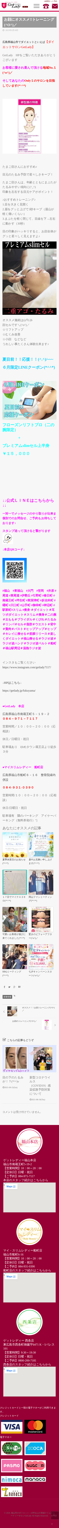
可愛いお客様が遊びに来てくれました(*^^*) (14, 936)
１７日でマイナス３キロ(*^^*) (14, 899)
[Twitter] (9, 987)
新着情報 (7, 997)
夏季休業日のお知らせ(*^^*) (14, 862)
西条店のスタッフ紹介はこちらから (27, 1364)
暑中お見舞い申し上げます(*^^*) (40, 862)
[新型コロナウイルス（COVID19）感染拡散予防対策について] (43, 1058)
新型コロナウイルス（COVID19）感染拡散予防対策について (40, 1085)
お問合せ (54, 1517)
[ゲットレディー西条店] (29, 1322)
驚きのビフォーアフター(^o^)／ (40, 936)
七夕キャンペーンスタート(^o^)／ (40, 974)
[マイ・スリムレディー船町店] (29, 1232)
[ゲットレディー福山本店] (29, 1141)
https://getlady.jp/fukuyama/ (19, 690)
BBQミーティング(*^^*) (11, 974)
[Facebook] (4, 987)
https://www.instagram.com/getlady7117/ (26, 667)
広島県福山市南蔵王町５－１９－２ (26, 714)
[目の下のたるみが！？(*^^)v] (15, 1058)
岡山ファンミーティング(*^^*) (40, 899)
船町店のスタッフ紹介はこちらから (27, 1270)
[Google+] (14, 987)
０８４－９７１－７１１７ (20, 718)
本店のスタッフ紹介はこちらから (25, 1180)
